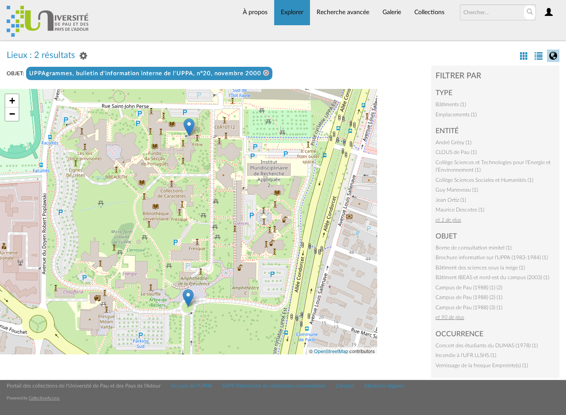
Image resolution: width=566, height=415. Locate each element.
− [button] (12, 113)
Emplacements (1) (456, 114)
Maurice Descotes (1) (460, 209)
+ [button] (12, 100)
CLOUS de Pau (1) (456, 152)
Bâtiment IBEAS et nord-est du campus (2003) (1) (492, 277)
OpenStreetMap (331, 350)
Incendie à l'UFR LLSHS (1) (466, 355)
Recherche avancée (343, 12)
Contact (345, 385)
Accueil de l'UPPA (191, 385)
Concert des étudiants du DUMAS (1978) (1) (487, 345)
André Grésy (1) (453, 142)
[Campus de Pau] (188, 298)
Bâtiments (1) (451, 104)
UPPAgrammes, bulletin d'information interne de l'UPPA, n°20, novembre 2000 (146, 74)
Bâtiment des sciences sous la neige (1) (480, 267)
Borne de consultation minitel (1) (474, 247)
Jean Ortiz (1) (451, 200)
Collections (429, 12)
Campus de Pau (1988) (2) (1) (469, 297)
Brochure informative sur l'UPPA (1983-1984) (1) (492, 257)
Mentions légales (383, 385)
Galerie (391, 12)
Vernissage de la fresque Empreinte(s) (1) (482, 365)
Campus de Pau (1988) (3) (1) (469, 307)
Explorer (292, 12)
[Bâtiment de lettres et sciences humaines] (189, 127)
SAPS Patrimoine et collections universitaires (273, 385)
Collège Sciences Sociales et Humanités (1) (484, 180)
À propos (255, 12)
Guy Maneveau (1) (457, 189)
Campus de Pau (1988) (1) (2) (469, 287)
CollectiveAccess (44, 398)
